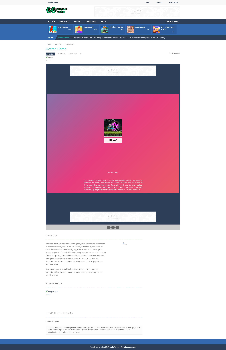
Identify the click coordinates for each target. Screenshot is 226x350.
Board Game (91, 21)
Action (51, 21)
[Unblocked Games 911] (57, 10)
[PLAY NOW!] (52, 29)
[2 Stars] (163, 53)
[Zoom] (54, 293)
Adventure (64, 21)
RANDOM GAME (171, 21)
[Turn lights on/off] (109, 227)
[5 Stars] (168, 53)
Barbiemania (140, 27)
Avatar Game (63, 38)
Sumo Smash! (88, 27)
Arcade (77, 21)
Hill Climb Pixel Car (116, 27)
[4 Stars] (166, 53)
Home (49, 44)
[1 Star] (162, 53)
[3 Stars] (165, 53)
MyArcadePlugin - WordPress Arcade (120, 347)
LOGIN (147, 2)
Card (103, 21)
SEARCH (159, 2)
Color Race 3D (63, 27)
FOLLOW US (173, 2)
